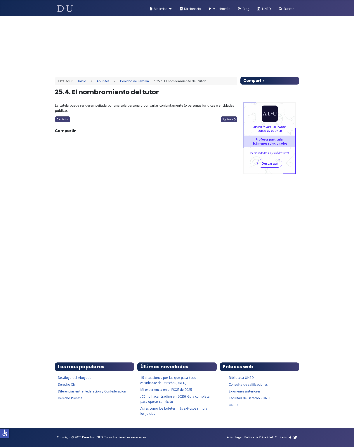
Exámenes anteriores (245, 391)
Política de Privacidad (258, 437)
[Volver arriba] (347, 439)
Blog (246, 8)
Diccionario (192, 8)
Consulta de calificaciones (248, 384)
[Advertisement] (168, 45)
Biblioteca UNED (241, 377)
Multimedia (221, 8)
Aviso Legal (234, 437)
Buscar (289, 8)
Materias (160, 8)
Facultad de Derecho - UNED (250, 398)
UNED (266, 8)
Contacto (281, 437)
